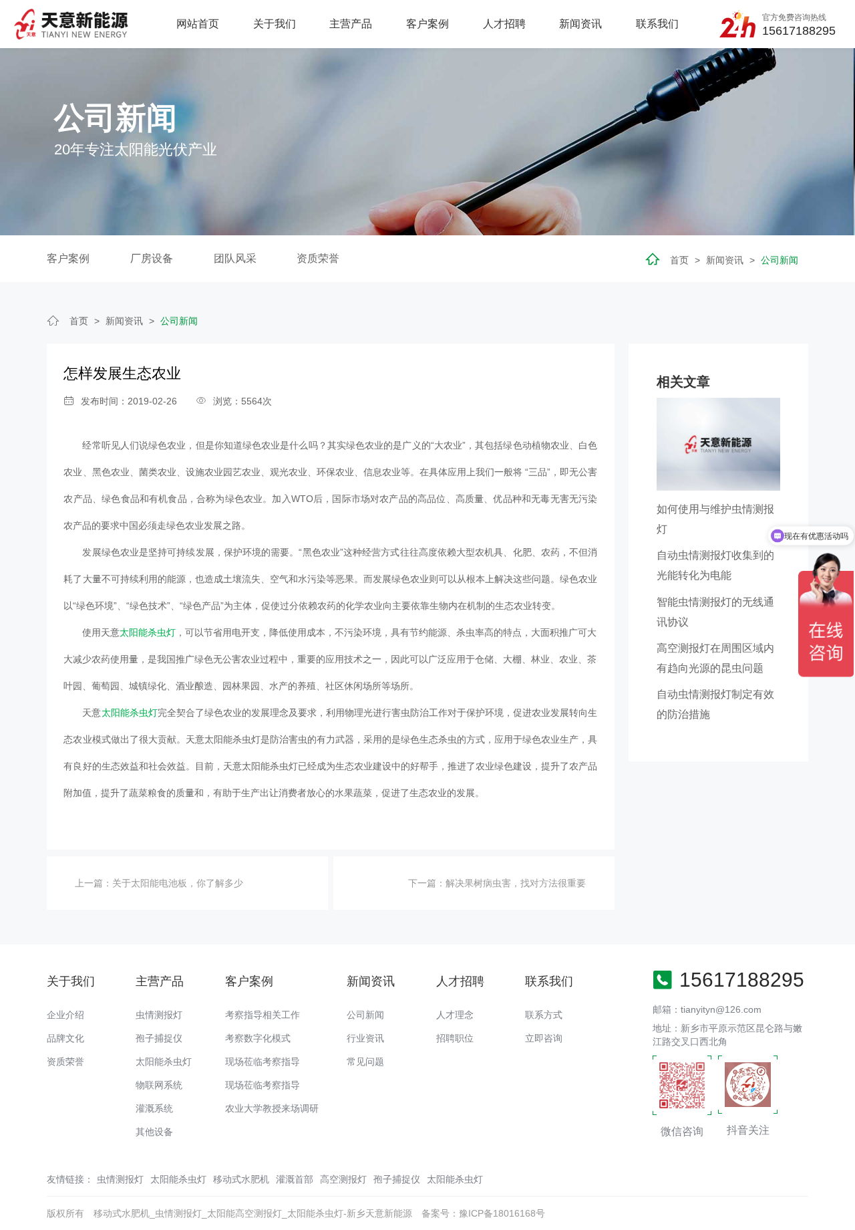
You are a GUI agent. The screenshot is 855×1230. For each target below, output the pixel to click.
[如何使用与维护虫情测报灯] (718, 443)
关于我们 (274, 23)
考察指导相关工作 (262, 1014)
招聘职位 (455, 1038)
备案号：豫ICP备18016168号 (483, 1213)
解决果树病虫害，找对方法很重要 (516, 883)
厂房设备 (151, 258)
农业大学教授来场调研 (272, 1108)
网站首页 (197, 23)
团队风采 (235, 258)
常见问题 (365, 1061)
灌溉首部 (294, 1179)
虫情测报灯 (159, 1014)
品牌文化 (65, 1038)
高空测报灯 (343, 1179)
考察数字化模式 (258, 1038)
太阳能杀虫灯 (148, 632)
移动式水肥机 (241, 1179)
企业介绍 (65, 1014)
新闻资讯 (580, 23)
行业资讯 (365, 1038)
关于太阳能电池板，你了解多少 (177, 883)
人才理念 (455, 1014)
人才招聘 (504, 23)
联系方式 (543, 1014)
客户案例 (427, 23)
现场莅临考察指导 (262, 1061)
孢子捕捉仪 (159, 1038)
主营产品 (350, 23)
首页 (679, 260)
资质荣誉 (318, 258)
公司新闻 (779, 260)
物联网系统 (159, 1085)
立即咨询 (543, 1038)
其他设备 (154, 1131)
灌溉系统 (154, 1108)
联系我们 (657, 23)
